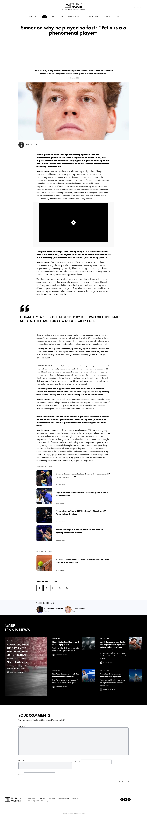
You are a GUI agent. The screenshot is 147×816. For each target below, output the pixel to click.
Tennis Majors (73, 5)
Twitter (46, 588)
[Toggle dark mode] (133, 6)
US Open (107, 17)
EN (138, 7)
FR (140, 7)
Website (21, 775)
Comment (22, 726)
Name (21, 761)
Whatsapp (60, 588)
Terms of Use (52, 798)
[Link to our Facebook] (122, 799)
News (117, 17)
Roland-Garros (74, 17)
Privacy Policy (41, 798)
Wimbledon (32, 17)
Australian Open (92, 17)
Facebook (39, 588)
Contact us (75, 798)
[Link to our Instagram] (129, 799)
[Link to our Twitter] (125, 799)
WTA (53, 17)
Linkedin (53, 588)
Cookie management (63, 798)
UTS (62, 17)
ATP (44, 17)
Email (67, 588)
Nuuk (83, 813)
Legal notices (31, 798)
